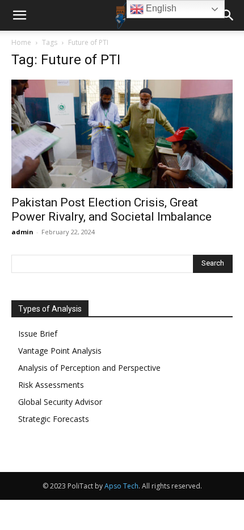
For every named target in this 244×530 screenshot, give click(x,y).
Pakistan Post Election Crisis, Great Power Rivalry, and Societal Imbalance (111, 209)
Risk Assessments (51, 384)
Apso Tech (121, 486)
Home (21, 42)
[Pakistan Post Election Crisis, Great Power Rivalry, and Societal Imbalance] (122, 134)
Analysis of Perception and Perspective (89, 367)
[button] (19, 15)
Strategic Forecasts (53, 418)
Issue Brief (37, 333)
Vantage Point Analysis (60, 350)
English (160, 8)
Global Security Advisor (60, 401)
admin (22, 231)
